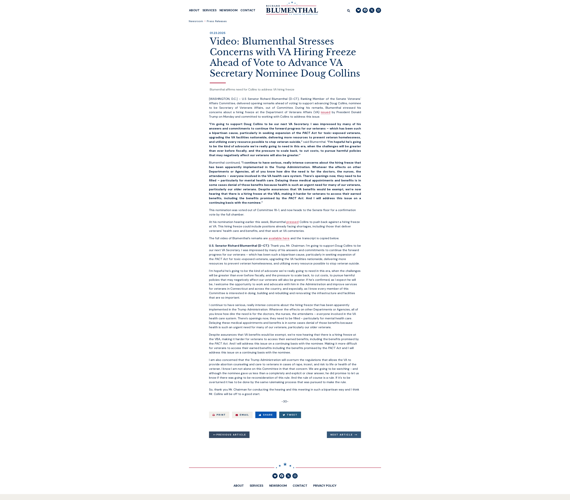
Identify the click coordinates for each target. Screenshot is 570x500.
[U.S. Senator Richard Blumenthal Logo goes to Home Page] (290, 9)
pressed (292, 222)
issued (325, 112)
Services (209, 10)
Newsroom (229, 10)
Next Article (341, 434)
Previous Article (231, 434)
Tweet (292, 414)
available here (279, 238)
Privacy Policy (325, 486)
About (194, 10)
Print (221, 414)
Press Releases (217, 21)
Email (244, 414)
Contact (247, 10)
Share (268, 414)
